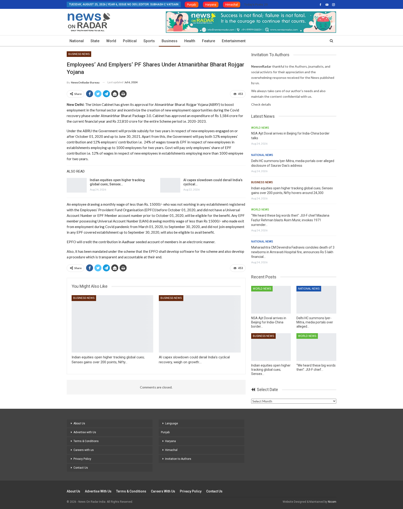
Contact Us (80, 467)
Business (169, 41)
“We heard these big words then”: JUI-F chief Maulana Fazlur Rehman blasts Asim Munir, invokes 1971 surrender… (290, 220)
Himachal (231, 4)
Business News (79, 54)
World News (260, 127)
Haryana (210, 4)
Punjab (191, 4)
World (111, 41)
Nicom (332, 501)
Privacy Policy (82, 459)
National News (262, 155)
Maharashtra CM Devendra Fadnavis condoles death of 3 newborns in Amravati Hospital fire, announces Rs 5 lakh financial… (292, 252)
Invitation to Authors (178, 459)
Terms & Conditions (86, 441)
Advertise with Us (84, 432)
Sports (149, 41)
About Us (79, 423)
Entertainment (234, 41)
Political (130, 41)
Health (189, 41)
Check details (261, 104)
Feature (208, 41)
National (76, 41)
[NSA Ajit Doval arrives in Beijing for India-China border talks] (271, 300)
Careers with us (83, 450)
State (94, 41)
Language (171, 423)
